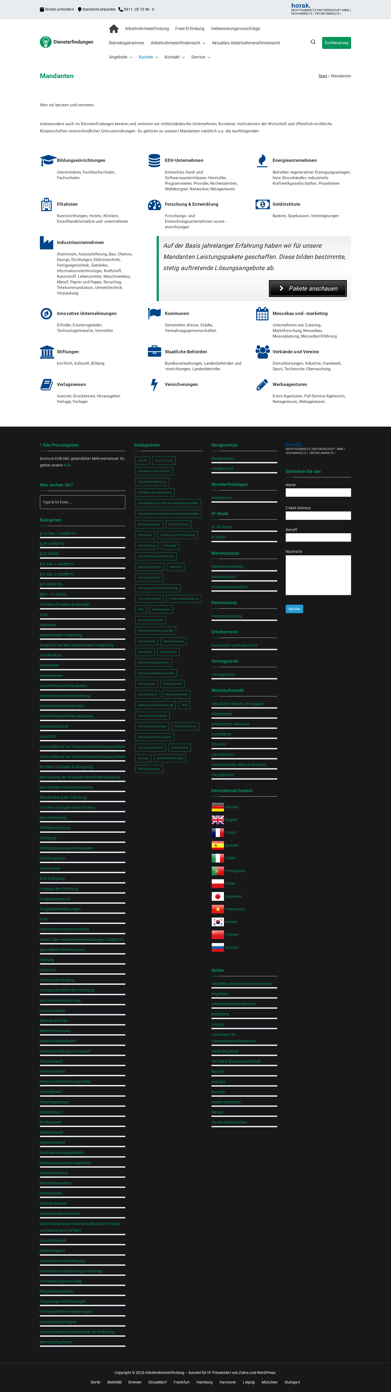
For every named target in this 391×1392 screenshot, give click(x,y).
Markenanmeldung (227, 566)
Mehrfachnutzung (55, 1031)
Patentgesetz (51, 1092)
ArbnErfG (48, 736)
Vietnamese (235, 909)
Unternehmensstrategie (152, 726)
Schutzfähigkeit (53, 1240)
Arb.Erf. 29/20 (164, 460)
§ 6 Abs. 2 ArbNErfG (57, 574)
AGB (67, 465)
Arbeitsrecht (221, 714)
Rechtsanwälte (52, 1142)
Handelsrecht (222, 754)
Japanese (233, 896)
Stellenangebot (52, 1250)
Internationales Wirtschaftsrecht (238, 765)
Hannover (48, 970)
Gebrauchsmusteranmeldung (64, 929)
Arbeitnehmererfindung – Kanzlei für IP (177, 1372)
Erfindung (48, 838)
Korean (231, 922)
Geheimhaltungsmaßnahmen (155, 556)
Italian (230, 858)
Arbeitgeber (50, 665)
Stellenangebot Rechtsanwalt (155, 705)
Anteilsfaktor (51, 655)
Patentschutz (51, 1112)
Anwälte (218, 1082)
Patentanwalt (51, 1061)
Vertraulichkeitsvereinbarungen (66, 1311)
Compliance (221, 734)
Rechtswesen (51, 1193)
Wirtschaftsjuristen (56, 1342)
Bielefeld (114, 1382)
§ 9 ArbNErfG (51, 584)
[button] (203, 43)
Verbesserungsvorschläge (235, 28)
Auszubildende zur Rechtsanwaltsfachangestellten (82, 757)
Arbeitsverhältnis (54, 726)
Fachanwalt (50, 868)
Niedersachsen (161, 609)
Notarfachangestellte (58, 1041)
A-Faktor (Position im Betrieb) (65, 604)
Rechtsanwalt (51, 1132)
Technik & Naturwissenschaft (236, 1061)
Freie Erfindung (189, 28)
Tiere (184, 705)
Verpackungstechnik (150, 747)
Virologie (143, 758)
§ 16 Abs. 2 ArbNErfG (58, 533)
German (232, 807)
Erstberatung (336, 42)
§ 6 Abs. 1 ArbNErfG (57, 564)
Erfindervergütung (55, 828)
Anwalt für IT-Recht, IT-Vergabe (237, 704)
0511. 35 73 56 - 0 (138, 9)
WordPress (266, 1372)
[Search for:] (82, 502)
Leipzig (217, 1024)
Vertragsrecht (223, 674)
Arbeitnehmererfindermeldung (65, 696)
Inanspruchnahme (149, 577)
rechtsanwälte (146, 683)
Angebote (118, 57)
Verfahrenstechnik (185, 726)
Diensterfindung (53, 817)
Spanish (232, 845)
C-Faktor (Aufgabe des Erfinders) (67, 807)
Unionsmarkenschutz (229, 587)
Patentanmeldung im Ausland (65, 1051)
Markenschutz (223, 577)
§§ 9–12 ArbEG (53, 594)
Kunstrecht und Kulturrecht (234, 645)
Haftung (47, 960)
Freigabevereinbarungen (60, 909)
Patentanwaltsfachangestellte (65, 1081)
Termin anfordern (59, 9)
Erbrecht (218, 744)
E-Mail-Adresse (298, 508)
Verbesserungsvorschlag (61, 1281)
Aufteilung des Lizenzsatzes (155, 492)
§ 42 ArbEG (49, 554)
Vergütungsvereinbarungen (63, 1301)
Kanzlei (146, 57)
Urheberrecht (222, 468)
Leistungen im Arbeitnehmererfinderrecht (233, 1037)
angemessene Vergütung (61, 635)
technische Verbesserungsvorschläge (71, 1271)
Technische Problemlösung (62, 1261)
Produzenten (51, 1122)
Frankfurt (182, 1382)
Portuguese (235, 871)
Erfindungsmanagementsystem (66, 848)
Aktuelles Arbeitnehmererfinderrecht (246, 42)
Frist (44, 919)
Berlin (96, 1382)
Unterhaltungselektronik (152, 715)
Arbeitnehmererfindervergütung (66, 716)
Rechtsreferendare (55, 1183)
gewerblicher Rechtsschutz (62, 950)
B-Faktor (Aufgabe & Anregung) (66, 767)
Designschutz (222, 458)
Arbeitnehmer (51, 676)
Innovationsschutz (149, 598)
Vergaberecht (222, 775)
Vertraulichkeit (179, 747)
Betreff (291, 530)
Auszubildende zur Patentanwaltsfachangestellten (82, 747)
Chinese (231, 934)
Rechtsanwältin (172, 683)
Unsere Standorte (226, 1102)
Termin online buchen (229, 1122)
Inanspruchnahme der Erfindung (67, 990)
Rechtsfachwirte (54, 1173)
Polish (230, 883)
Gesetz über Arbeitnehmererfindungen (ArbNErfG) (82, 939)
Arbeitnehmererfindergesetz (63, 686)
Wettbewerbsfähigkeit (170, 758)
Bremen (135, 1382)
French (231, 832)
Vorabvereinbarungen (58, 1322)
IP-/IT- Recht (221, 527)
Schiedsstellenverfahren (60, 1214)
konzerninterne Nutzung (60, 1000)
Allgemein (48, 625)
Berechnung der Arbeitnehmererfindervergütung (80, 777)
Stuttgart (292, 1382)
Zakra (244, 1372)
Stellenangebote (225, 1051)
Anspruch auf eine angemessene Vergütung (76, 645)
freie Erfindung (52, 878)
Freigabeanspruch (55, 899)
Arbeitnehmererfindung (147, 28)
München (269, 1382)
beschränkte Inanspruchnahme (66, 787)
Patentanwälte (52, 1071)
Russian (231, 947)
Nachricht (294, 551)
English (231, 820)
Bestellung (220, 1014)
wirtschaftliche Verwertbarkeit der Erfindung (77, 1332)
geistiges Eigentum (149, 566)
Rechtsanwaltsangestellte (62, 1152)
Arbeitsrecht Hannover (230, 724)
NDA (141, 609)
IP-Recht (218, 537)
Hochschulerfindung (57, 980)
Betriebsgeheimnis (126, 42)
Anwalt (142, 460)
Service (198, 57)
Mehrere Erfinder (54, 1021)
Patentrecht (145, 651)
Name (291, 485)
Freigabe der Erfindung (59, 889)
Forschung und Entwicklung (178, 534)
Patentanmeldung (226, 616)
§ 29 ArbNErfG (52, 543)
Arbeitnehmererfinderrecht (176, 42)
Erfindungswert (53, 858)
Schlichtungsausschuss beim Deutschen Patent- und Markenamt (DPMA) (80, 1227)
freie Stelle (170, 545)
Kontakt (172, 57)
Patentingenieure (54, 1102)
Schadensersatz (53, 1203)
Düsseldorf (157, 1382)
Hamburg (205, 1382)
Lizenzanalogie (52, 1010)
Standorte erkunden (99, 9)
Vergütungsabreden (57, 1291)
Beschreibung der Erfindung (63, 797)
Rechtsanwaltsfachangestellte (65, 1163)
